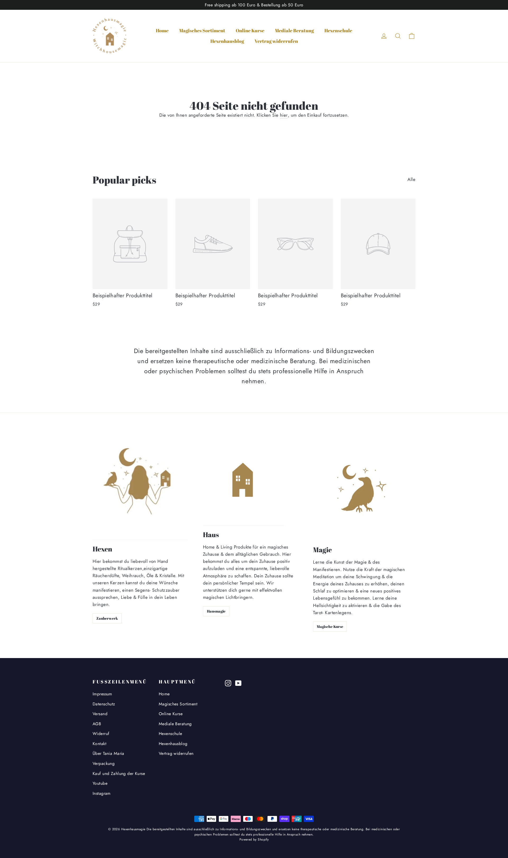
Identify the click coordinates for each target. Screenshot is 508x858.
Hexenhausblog (227, 41)
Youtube (100, 783)
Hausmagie (216, 611)
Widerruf (101, 734)
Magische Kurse (330, 626)
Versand (100, 714)
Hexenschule (338, 30)
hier (284, 115)
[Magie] (362, 490)
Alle (411, 179)
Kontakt (99, 744)
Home (162, 30)
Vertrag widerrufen (276, 41)
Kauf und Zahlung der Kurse (119, 773)
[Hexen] (140, 489)
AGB (97, 724)
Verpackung (104, 763)
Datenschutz (104, 704)
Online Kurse (250, 30)
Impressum (102, 694)
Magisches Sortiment (202, 30)
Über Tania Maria (108, 753)
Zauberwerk (107, 618)
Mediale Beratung (294, 30)
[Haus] (244, 482)
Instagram (102, 793)
